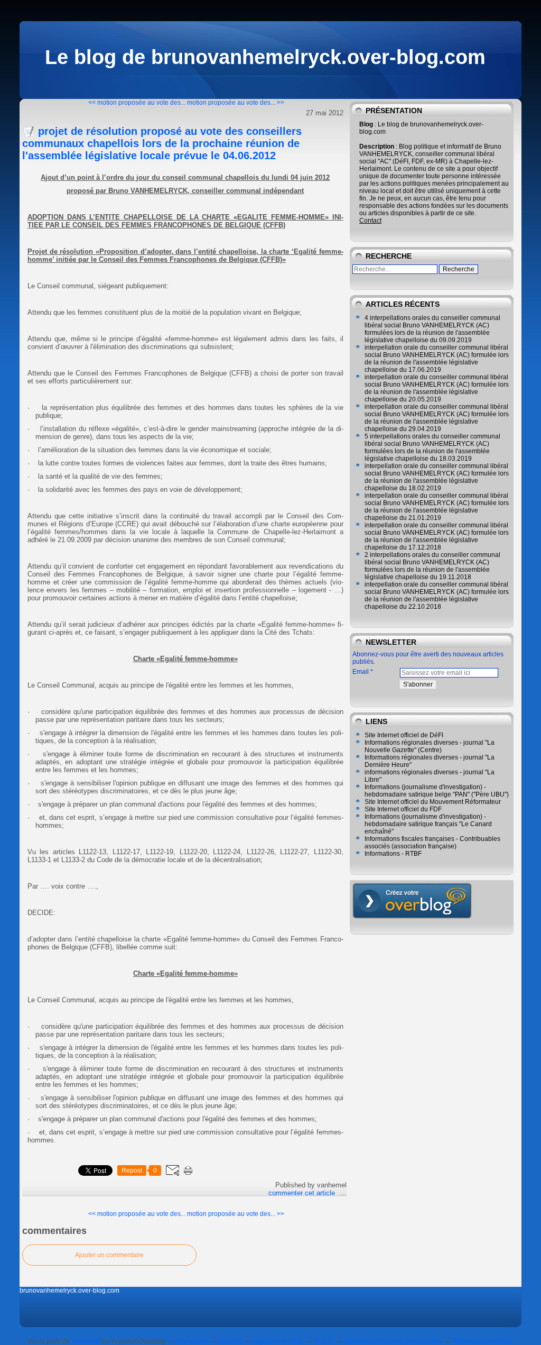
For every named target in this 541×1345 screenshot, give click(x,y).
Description (377, 146)
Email (360, 671)
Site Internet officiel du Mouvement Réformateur (433, 802)
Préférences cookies (482, 1341)
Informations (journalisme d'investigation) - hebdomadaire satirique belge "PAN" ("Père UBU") (437, 790)
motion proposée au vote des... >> (235, 102)
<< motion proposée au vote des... (136, 102)
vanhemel (85, 1341)
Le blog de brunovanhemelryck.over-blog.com (265, 56)
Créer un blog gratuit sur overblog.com (412, 901)
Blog (366, 124)
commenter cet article (302, 1193)
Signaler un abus (278, 1341)
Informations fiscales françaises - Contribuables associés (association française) (432, 842)
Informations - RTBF (393, 853)
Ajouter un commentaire (109, 1255)
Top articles (192, 1341)
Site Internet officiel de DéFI (404, 735)
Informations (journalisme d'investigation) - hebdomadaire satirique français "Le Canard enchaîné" (428, 824)
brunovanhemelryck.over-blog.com (69, 1290)
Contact (370, 220)
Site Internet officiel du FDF (403, 809)
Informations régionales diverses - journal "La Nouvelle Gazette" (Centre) (430, 746)
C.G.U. (324, 1341)
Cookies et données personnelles (393, 1341)
